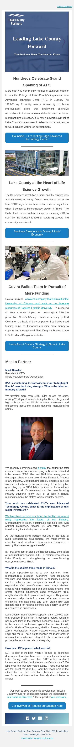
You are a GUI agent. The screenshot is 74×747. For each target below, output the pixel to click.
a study (42, 467)
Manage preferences (43, 738)
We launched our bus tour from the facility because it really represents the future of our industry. (37, 518)
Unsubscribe (27, 738)
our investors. (59, 697)
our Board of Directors (19, 697)
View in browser (64, 6)
